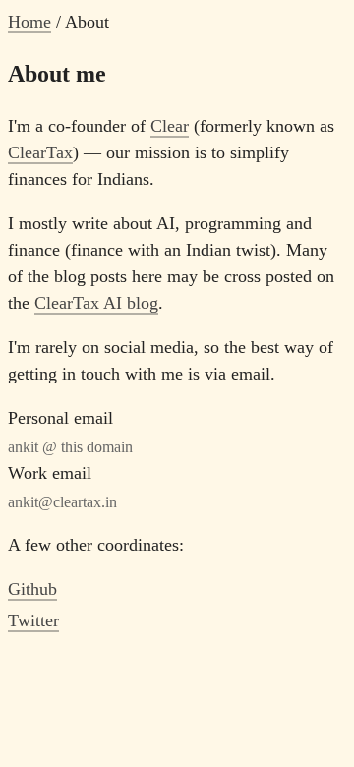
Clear (169, 126)
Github (32, 589)
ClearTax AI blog (96, 303)
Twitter (33, 620)
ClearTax (40, 152)
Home (29, 21)
